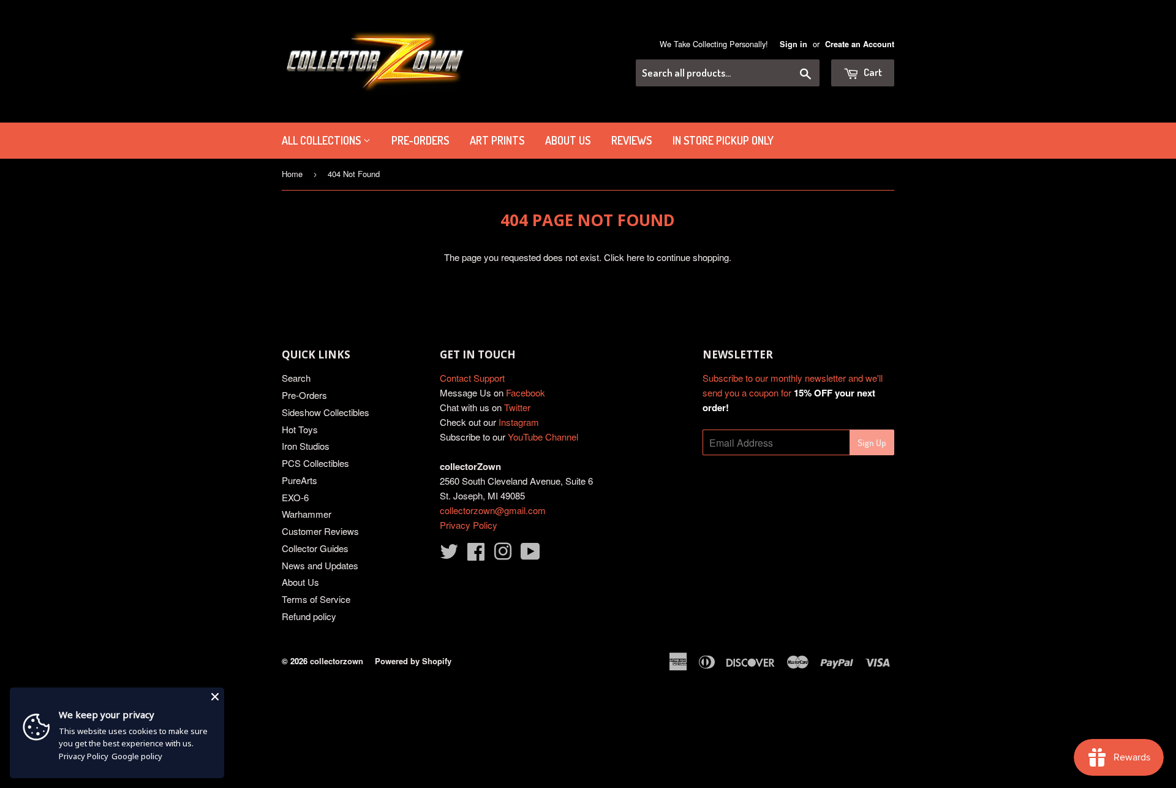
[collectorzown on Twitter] (449, 554)
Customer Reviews (320, 531)
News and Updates (320, 565)
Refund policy (309, 616)
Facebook (525, 392)
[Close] (215, 697)
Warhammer (306, 513)
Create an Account (859, 44)
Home (292, 174)
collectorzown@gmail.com (493, 510)
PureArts (299, 480)
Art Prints (497, 140)
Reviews (631, 140)
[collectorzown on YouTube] (530, 554)
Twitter (517, 407)
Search (296, 377)
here (635, 257)
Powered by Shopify (413, 661)
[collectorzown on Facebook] (476, 554)
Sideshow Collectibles (325, 412)
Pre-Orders (304, 394)
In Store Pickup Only (723, 140)
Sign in (793, 44)
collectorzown (336, 661)
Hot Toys (300, 429)
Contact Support (472, 377)
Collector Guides (315, 548)
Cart (872, 72)
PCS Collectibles (315, 463)
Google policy (136, 756)
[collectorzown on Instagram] (503, 554)
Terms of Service (316, 599)
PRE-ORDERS (420, 140)
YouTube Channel (543, 436)
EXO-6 (295, 497)
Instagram (519, 421)
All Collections (322, 140)
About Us (567, 140)
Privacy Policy (468, 524)
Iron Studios (306, 445)
